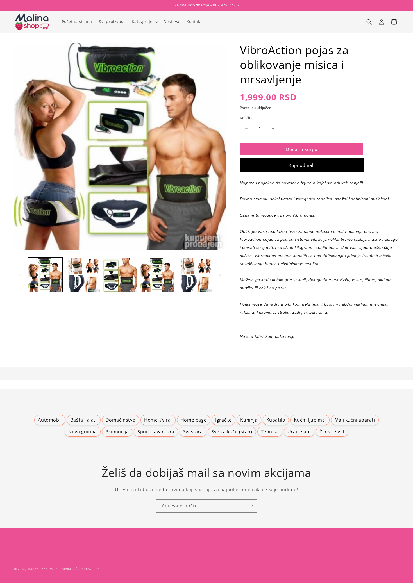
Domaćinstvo (121, 420)
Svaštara (193, 432)
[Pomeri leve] (20, 274)
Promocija (117, 432)
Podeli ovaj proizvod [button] (266, 353)
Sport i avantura (155, 432)
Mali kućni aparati (355, 420)
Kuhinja (248, 420)
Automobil (50, 420)
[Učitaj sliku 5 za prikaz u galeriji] (194, 275)
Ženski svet (332, 432)
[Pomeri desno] (220, 274)
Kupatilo (275, 420)
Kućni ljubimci (310, 420)
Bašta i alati (84, 420)
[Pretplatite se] (250, 506)
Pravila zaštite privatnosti (81, 568)
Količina (247, 117)
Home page (193, 420)
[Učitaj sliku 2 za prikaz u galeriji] (82, 275)
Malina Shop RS (40, 569)
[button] (144, 22)
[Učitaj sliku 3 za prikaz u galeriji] (120, 275)
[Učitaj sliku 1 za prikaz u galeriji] (45, 275)
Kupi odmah (302, 165)
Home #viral (158, 420)
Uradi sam (299, 432)
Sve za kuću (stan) (232, 432)
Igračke (223, 420)
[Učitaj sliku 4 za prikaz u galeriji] (157, 275)
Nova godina (82, 432)
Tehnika (270, 432)
